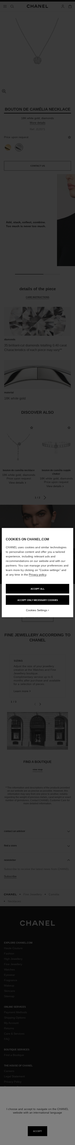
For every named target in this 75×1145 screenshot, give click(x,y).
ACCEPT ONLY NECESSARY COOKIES (37, 600)
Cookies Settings (36, 610)
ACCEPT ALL (38, 588)
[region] (37, 572)
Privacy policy (37, 574)
